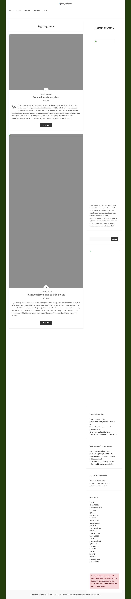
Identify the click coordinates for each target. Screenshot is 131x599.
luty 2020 (93, 538)
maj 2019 (93, 549)
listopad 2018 (94, 562)
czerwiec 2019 (94, 546)
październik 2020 (96, 528)
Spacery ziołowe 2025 (97, 419)
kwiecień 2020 (95, 533)
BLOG (44, 10)
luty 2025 (93, 502)
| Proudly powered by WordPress (88, 595)
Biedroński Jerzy (95, 461)
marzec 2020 (94, 536)
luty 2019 (93, 554)
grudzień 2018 (95, 559)
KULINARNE (46, 101)
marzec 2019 (94, 551)
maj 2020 (93, 531)
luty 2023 (93, 510)
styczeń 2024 (94, 505)
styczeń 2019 (94, 557)
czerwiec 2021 (95, 523)
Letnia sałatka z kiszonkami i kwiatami (103, 435)
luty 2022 (93, 518)
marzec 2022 (94, 515)
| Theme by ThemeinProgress (65, 595)
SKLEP (11, 10)
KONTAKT (36, 10)
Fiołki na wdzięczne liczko (104, 464)
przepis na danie (95, 456)
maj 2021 (93, 526)
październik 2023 (96, 508)
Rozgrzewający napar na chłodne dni (46, 294)
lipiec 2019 (93, 544)
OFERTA (27, 10)
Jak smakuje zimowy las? (46, 97)
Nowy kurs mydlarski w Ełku (100, 432)
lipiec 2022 (93, 513)
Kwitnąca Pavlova (109, 461)
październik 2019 (96, 541)
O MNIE (19, 10)
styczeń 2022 (94, 520)
